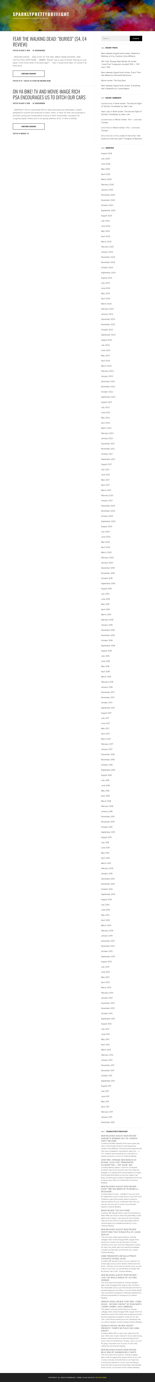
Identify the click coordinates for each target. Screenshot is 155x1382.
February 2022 (107, 433)
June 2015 (105, 847)
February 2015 (107, 868)
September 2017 (108, 708)
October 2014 (107, 889)
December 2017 (107, 692)
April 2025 (105, 236)
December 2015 (107, 816)
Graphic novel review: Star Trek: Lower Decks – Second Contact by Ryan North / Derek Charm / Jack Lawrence (121, 1304)
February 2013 (107, 993)
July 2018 (105, 656)
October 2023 (107, 329)
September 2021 (108, 459)
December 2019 (108, 568)
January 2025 (107, 252)
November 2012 (108, 1008)
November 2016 (108, 759)
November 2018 (108, 635)
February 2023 (107, 371)
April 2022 (105, 423)
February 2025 (107, 247)
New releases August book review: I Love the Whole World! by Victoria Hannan (119, 1277)
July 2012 (105, 1029)
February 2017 (107, 744)
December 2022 (108, 381)
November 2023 (108, 324)
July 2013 (105, 967)
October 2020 (107, 516)
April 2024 (105, 298)
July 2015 (105, 842)
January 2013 (107, 998)
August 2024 (106, 278)
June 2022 (105, 412)
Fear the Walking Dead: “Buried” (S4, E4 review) (50, 41)
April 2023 (105, 361)
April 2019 (105, 609)
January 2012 (107, 1060)
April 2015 (105, 858)
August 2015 (106, 837)
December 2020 (108, 506)
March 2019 (106, 614)
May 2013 (105, 977)
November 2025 (108, 200)
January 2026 (107, 190)
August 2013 (106, 961)
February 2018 (107, 682)
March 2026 (106, 179)
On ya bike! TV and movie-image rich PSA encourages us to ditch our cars (49, 94)
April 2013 (105, 982)
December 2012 (108, 1003)
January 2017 (106, 749)
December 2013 (108, 941)
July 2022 (105, 407)
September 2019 (108, 583)
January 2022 (107, 438)
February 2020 (107, 557)
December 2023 (108, 319)
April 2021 (105, 485)
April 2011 (105, 1107)
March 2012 (106, 1050)
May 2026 (105, 169)
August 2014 (106, 899)
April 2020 (105, 547)
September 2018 (108, 645)
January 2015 (106, 873)
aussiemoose (40, 50)
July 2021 (105, 469)
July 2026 (105, 158)
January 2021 (107, 500)
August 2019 (106, 588)
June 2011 (105, 1096)
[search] (141, 15)
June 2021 (105, 474)
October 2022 (107, 392)
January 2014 (107, 936)
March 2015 (106, 863)
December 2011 (107, 1065)
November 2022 (108, 386)
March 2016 (106, 801)
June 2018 (105, 661)
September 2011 (108, 1081)
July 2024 (105, 283)
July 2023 (105, 345)
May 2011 (105, 1101)
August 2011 (106, 1086)
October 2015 (106, 827)
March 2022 (106, 428)
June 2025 (105, 226)
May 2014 (105, 915)
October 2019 (107, 578)
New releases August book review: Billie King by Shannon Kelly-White (119, 1351)
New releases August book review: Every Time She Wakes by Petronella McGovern (121, 73)
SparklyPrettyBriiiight (41, 14)
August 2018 (106, 651)
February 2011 (107, 1112)
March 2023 (106, 366)
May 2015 (105, 853)
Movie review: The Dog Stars (113, 80)
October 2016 (107, 765)
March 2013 (106, 987)
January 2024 (107, 314)
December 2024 (108, 257)
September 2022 (108, 397)
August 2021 (106, 464)
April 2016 (105, 796)
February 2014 (107, 930)
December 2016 (108, 754)
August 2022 (106, 402)
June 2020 (105, 537)
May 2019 (105, 604)
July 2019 (105, 594)
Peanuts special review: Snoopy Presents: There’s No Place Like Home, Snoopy (120, 1328)
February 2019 (107, 620)
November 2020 (108, 511)
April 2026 (105, 174)
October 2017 (106, 702)
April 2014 (105, 920)
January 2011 (106, 1117)
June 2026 (105, 164)
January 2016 (107, 811)
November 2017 (107, 697)
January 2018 (107, 687)
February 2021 (107, 495)
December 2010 (108, 1122)
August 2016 (106, 775)
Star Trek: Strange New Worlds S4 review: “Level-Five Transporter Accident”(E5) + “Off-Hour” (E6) (120, 64)
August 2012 (106, 1024)
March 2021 (106, 490)
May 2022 (105, 418)
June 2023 (105, 350)
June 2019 (105, 599)
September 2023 (108, 335)
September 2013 (108, 956)
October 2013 (107, 951)
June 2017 (105, 723)
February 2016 (107, 806)
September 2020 (108, 521)
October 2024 (107, 267)
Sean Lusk (105, 111)
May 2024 (105, 293)
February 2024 (107, 309)
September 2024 (108, 272)
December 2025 (108, 195)
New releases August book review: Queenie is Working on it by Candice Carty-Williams (120, 54)
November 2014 (108, 884)
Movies (23, 133)
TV (21, 81)
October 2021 (107, 454)
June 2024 (105, 288)
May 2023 (105, 355)
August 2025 (106, 216)
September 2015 (108, 832)
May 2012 (105, 1039)
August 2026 (106, 153)
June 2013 (105, 972)
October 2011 (106, 1075)
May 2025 (105, 231)
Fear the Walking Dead (42, 81)
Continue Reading (28, 73)
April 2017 (105, 734)
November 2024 (108, 262)
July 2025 (105, 221)
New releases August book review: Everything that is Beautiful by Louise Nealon (120, 87)
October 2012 (107, 1013)
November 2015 (107, 822)
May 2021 (105, 480)
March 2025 (106, 241)
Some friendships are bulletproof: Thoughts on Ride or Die (119, 1257)
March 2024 (106, 304)
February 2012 (107, 1055)
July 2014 (105, 905)
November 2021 (108, 449)
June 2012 (105, 1034)
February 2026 (107, 184)
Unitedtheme (100, 1377)
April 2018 (105, 671)
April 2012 (105, 1044)
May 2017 (105, 728)
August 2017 (106, 713)
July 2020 (105, 532)
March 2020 (106, 552)
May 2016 (105, 791)
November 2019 (108, 573)
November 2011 (107, 1070)
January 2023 (107, 376)
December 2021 (108, 443)
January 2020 (107, 563)
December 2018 (108, 630)
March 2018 (106, 676)
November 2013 (108, 946)
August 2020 (106, 526)
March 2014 (106, 925)
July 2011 (105, 1091)
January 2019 (107, 625)
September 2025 (108, 210)
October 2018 (107, 640)
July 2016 (105, 780)
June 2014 (105, 910)
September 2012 (108, 1018)
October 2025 (107, 205)
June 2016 (105, 785)
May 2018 (105, 666)
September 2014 (108, 894)
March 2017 (106, 739)
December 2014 (108, 879)
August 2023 (106, 340)
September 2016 (108, 770)
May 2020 (105, 542)
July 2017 (105, 718)
